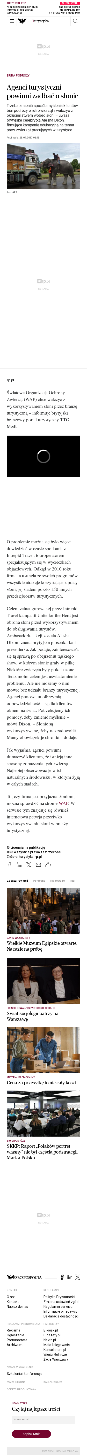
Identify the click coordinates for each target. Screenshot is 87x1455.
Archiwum (14, 1345)
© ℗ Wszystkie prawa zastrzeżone (34, 852)
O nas (11, 1297)
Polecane (39, 880)
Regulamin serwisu (58, 1307)
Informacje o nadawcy (60, 1311)
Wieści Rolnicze (55, 1354)
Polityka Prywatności (59, 1297)
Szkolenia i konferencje (24, 1374)
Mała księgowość (57, 1345)
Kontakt (13, 1302)
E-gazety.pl (52, 1335)
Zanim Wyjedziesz (18, 938)
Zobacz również (17, 880)
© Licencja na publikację (26, 847)
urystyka (40, 21)
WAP (63, 803)
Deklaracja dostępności (61, 1316)
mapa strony (16, 1382)
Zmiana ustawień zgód (61, 1302)
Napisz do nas (17, 1307)
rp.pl (10, 380)
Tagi (72, 880)
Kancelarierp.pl (55, 1350)
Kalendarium (53, 1382)
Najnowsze (57, 880)
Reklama (13, 1330)
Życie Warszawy (56, 1359)
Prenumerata (17, 1340)
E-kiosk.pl (51, 1330)
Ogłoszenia (15, 1335)
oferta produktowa (21, 1389)
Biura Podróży (18, 75)
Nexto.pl (50, 1340)
